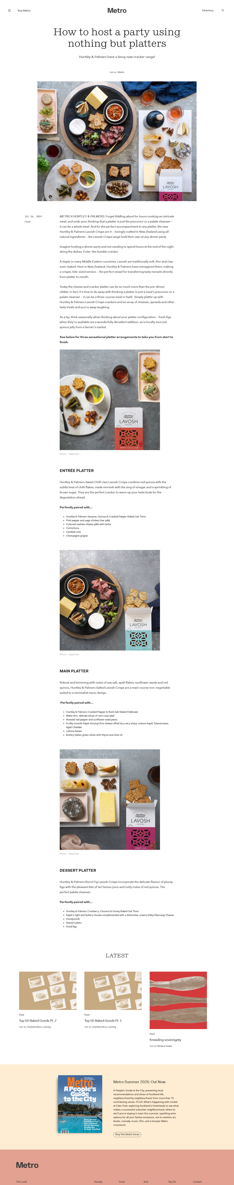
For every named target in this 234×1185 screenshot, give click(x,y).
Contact (197, 1181)
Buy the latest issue (127, 1134)
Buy (24, 10)
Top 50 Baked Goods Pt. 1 (103, 1020)
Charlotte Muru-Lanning (35, 1026)
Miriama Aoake (161, 1046)
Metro (121, 72)
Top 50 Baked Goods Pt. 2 (38, 1020)
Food (27, 221)
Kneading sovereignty (165, 1040)
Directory (207, 10)
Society (98, 1181)
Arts (146, 1181)
